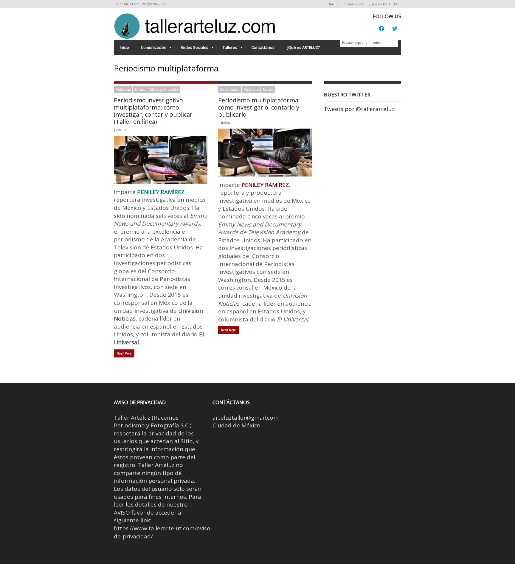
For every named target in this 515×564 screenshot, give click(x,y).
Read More (124, 353)
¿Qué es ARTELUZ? (383, 4)
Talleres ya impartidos (164, 90)
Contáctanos (353, 4)
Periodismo (123, 90)
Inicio (333, 4)
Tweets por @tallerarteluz (359, 109)
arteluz (121, 130)
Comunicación (150, 49)
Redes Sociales (191, 49)
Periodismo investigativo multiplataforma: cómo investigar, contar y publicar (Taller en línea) (153, 111)
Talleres (227, 49)
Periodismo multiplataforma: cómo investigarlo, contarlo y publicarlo (259, 107)
